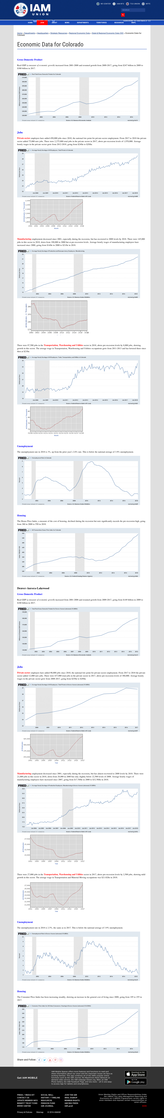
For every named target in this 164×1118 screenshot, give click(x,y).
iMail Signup (71, 1098)
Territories (101, 23)
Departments (83, 23)
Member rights (72, 1100)
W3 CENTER (106, 4)
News (67, 23)
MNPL (133, 23)
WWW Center (24, 1106)
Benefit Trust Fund (27, 1103)
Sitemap (39, 1112)
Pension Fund (48, 1103)
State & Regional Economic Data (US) (108, 33)
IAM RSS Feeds (71, 1103)
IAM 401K (69, 1106)
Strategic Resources (58, 33)
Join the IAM (71, 1095)
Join (42, 23)
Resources (119, 23)
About (54, 23)
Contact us (23, 1098)
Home (30, 23)
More (144, 1106)
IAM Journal (47, 1106)
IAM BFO (120, 4)
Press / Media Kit (26, 1095)
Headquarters (42, 33)
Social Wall (47, 1095)
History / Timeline (50, 1098)
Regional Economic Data (79, 33)
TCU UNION (135, 4)
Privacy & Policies (24, 1112)
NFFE (148, 4)
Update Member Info (27, 1100)
